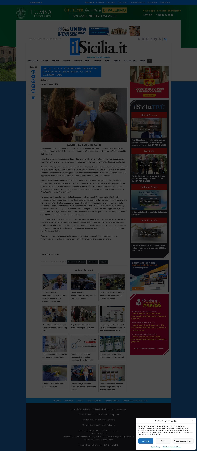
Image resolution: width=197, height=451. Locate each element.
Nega (163, 441)
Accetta (145, 441)
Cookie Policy (155, 447)
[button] (192, 421)
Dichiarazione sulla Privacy (172, 447)
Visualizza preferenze (183, 441)
